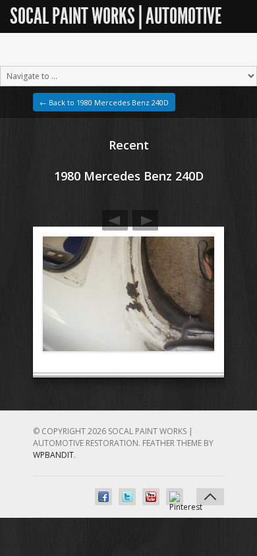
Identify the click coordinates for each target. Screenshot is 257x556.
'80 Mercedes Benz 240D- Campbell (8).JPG (145, 220)
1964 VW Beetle (115, 220)
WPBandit (53, 454)
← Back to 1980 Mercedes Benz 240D (104, 102)
